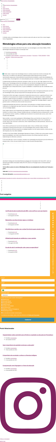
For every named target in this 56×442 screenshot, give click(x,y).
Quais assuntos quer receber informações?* (12, 297)
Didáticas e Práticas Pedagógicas (10, 309)
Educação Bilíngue (7, 302)
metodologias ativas (41, 178)
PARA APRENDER (7, 12)
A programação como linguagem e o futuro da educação (18, 365)
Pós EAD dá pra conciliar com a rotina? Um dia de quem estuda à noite (25, 229)
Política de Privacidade (33, 315)
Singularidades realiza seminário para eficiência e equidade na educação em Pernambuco (28, 335)
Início (4, 7)
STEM (48, 178)
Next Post (35, 202)
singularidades (13, 52)
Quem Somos (6, 8)
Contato (5, 15)
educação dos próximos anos (23, 178)
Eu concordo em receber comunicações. (12, 313)
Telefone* (3, 287)
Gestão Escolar (6, 304)
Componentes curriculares (25, 55)
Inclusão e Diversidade (8, 305)
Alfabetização (5, 299)
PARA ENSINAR (6, 10)
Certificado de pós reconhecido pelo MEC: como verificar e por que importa (26, 211)
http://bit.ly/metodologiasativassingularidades (18, 171)
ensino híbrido (33, 178)
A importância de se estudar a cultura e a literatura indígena (20, 355)
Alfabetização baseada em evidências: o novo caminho (20, 238)
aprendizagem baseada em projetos (8, 178)
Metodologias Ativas (7, 310)
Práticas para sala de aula (17, 57)
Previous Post (6, 201)
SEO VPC (15, 214)
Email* (3, 282)
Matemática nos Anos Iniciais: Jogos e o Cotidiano (19, 220)
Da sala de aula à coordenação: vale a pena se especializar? (21, 247)
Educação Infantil (6, 301)
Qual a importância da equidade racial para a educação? (18, 345)
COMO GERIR (6, 13)
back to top (2, 441)
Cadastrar (28, 319)
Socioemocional (6, 307)
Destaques (34, 55)
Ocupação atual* (5, 292)
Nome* (3, 278)
